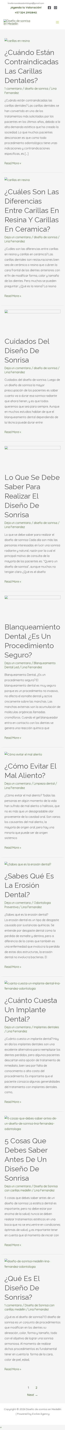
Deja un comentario (18, 237)
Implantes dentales (46, 1027)
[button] (0, 1427)
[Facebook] (49, 7)
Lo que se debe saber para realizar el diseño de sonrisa (32, 496)
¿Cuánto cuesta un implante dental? (31, 1009)
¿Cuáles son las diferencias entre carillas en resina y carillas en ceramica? (32, 210)
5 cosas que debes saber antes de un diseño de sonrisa (26, 1159)
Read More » (13, 163)
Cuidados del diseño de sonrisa (27, 350)
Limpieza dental (44, 783)
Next (32, 1395)
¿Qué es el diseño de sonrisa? (22, 1287)
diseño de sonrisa (36, 88)
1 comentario (13, 88)
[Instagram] (55, 7)
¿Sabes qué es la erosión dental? (29, 885)
